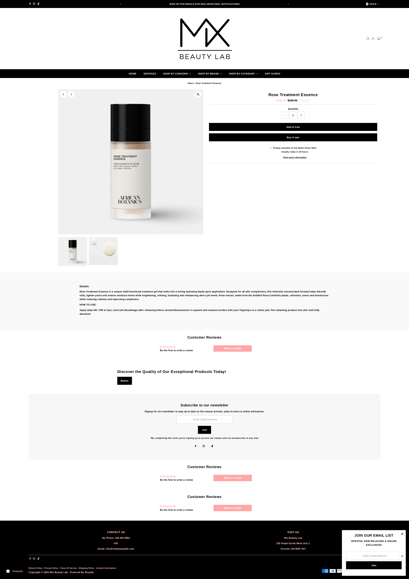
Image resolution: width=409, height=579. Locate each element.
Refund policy (36, 568)
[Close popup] (402, 534)
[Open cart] (378, 38)
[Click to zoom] (198, 94)
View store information (295, 157)
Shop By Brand (209, 73)
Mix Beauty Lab (59, 572)
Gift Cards (272, 73)
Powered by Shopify (82, 572)
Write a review (232, 348)
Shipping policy (86, 568)
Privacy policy (51, 568)
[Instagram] (34, 4)
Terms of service (68, 568)
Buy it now (293, 137)
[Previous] (120, 4)
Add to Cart (293, 127)
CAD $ (372, 4)
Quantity (293, 108)
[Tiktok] (38, 4)
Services (149, 73)
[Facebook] (30, 4)
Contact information (106, 568)
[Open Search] (367, 38)
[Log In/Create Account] (373, 38)
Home (132, 73)
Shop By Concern (176, 73)
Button (125, 380)
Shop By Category (242, 73)
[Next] (288, 4)
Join (204, 429)
